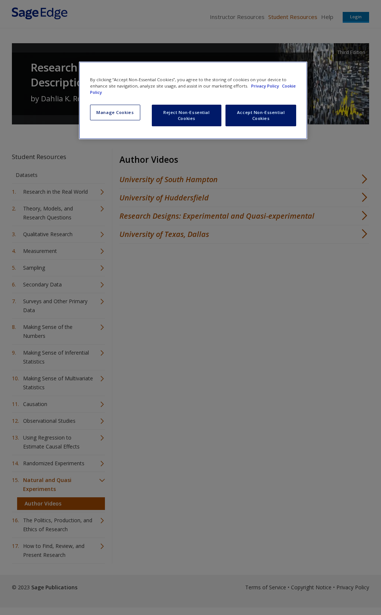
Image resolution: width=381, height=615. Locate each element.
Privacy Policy (265, 86)
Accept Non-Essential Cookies (261, 115)
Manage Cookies (115, 112)
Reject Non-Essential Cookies (186, 115)
